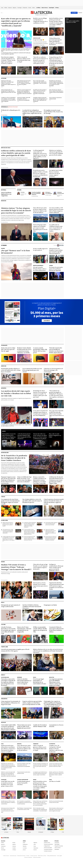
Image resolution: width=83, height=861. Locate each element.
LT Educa (57, 7)
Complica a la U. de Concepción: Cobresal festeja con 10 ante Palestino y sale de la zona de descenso (56, 748)
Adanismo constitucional (60, 193)
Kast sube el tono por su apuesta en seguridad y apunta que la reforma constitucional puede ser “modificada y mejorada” (16, 22)
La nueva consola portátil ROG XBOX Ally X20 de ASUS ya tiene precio (40, 350)
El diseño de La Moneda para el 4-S (10, 111)
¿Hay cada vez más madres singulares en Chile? (55, 435)
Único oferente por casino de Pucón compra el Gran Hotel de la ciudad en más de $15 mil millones (56, 91)
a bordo (51, 265)
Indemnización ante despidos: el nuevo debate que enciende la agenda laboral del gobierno (56, 251)
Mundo (29, 7)
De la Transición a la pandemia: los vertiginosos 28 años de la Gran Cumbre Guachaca (14, 458)
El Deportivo (25, 7)
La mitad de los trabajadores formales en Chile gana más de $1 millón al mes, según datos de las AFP (32, 113)
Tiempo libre (4, 646)
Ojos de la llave (36, 38)
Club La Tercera (45, 7)
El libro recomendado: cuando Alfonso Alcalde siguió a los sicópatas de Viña (40, 630)
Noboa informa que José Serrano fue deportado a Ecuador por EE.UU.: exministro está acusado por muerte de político (24, 82)
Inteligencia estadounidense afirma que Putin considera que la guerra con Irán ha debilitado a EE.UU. (56, 567)
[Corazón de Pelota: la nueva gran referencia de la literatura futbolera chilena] (56, 639)
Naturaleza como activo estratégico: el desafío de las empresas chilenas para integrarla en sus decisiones (8, 682)
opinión (3, 248)
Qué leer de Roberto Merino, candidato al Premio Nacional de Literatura (31, 606)
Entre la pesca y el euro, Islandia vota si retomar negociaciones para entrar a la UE (40, 585)
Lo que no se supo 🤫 (38, 39)
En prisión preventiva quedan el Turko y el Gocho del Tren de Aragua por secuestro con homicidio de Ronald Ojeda (39, 91)
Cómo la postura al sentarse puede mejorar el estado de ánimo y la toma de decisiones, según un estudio (54, 502)
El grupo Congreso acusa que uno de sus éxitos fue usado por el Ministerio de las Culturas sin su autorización (8, 480)
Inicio (2, 7)
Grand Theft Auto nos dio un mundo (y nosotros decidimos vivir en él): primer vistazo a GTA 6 (7, 784)
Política (5, 7)
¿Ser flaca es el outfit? (54, 781)
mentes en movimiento (38, 265)
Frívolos (23, 192)
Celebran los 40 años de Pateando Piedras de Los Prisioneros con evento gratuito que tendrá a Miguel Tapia (56, 480)
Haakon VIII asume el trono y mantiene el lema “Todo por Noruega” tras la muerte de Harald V (7, 524)
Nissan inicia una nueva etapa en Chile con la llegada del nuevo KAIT (24, 726)
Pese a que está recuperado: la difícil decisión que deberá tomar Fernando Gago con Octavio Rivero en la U (56, 414)
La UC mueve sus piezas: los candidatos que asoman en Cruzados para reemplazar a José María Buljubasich (40, 413)
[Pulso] (18, 830)
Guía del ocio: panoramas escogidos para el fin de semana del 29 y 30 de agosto (15, 650)
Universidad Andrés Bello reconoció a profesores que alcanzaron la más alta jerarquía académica (8, 727)
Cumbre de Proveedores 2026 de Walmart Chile (40, 725)
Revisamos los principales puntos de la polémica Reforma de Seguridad (56, 269)
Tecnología (19, 7)
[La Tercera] (6, 830)
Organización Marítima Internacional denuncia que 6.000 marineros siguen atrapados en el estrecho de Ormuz (50, 532)
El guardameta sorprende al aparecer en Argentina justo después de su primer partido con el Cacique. (16, 399)
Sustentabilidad (5, 677)
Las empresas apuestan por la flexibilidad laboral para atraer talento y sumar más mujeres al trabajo (56, 682)
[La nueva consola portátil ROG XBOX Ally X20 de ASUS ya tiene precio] (40, 358)
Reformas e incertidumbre (48, 193)
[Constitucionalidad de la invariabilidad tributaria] (29, 193)
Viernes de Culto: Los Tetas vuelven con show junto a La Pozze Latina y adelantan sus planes (40, 436)
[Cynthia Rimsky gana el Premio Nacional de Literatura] (24, 795)
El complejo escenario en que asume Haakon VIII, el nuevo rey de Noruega (53, 112)
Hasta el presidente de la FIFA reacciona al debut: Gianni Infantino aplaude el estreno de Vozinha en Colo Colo (30, 538)
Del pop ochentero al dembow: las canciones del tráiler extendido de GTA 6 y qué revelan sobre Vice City (40, 765)
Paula (50, 779)
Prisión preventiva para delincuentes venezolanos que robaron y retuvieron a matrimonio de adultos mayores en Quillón (8, 83)
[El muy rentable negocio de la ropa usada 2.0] (40, 259)
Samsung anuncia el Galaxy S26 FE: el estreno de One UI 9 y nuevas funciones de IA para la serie (8, 810)
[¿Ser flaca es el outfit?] (56, 795)
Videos (33, 7)
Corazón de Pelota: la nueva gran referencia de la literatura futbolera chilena (56, 630)
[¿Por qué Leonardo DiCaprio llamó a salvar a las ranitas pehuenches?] (40, 276)
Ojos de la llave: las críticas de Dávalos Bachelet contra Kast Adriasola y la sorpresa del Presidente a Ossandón (50, 538)
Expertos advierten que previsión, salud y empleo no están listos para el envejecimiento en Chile (32, 703)
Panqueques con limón (50, 605)
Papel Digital (51, 7)
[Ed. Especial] (41, 830)
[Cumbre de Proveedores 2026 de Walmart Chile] (40, 735)
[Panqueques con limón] (54, 615)
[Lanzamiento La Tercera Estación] (56, 735)
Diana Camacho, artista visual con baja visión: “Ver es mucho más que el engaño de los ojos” (56, 809)
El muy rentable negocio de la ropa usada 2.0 (40, 249)
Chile (2, 743)
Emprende (19, 677)
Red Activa (51, 677)
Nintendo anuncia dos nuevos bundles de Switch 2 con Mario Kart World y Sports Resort (56, 350)
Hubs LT (3, 675)
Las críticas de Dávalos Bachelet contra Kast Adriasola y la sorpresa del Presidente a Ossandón (40, 43)
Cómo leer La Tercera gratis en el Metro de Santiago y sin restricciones (53, 370)
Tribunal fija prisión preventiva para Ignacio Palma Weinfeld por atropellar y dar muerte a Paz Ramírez (55, 41)
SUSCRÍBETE (47, 320)
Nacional (10, 7)
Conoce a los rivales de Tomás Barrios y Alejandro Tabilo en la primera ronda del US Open (55, 765)
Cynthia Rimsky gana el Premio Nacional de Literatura (23, 783)
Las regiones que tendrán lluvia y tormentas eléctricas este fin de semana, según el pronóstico (56, 173)
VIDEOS (4, 431)
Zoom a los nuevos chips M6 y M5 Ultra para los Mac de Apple (8, 349)
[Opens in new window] (29, 830)
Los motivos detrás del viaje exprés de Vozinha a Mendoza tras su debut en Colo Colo (16, 393)
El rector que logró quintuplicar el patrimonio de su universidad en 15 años (39, 681)
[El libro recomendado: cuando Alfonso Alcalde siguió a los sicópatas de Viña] (40, 639)
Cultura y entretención (22, 779)
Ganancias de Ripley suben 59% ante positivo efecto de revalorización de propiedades (23, 99)
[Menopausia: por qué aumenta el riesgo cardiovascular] (11, 615)
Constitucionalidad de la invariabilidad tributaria (36, 193)
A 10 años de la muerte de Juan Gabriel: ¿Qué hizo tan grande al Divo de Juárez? (24, 436)
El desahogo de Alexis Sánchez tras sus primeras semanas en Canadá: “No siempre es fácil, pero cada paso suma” (40, 394)
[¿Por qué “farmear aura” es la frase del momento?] (16, 271)
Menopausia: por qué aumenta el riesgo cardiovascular (10, 605)
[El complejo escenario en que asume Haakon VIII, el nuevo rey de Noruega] (54, 121)
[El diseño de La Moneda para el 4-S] (11, 121)
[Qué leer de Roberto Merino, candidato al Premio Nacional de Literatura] (32, 615)
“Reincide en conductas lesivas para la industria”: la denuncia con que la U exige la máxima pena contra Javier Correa (40, 60)
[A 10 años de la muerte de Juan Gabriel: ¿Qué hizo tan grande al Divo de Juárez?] (25, 444)
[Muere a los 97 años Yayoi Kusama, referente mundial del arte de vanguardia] (24, 639)
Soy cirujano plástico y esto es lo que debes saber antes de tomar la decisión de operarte (32, 501)
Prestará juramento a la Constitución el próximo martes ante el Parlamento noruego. (14, 572)
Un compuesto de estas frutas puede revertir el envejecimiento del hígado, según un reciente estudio (10, 502)
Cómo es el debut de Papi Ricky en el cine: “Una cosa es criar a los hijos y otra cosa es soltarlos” (24, 479)
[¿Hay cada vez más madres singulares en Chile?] (56, 444)
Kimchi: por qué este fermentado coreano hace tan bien (56, 801)
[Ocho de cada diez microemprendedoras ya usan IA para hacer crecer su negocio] (24, 691)
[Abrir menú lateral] (2, 13)
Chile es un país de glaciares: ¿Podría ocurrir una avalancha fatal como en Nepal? (23, 59)
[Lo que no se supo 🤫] (40, 50)
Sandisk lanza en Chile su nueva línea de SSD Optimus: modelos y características (8, 802)
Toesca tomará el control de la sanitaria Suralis (55, 98)
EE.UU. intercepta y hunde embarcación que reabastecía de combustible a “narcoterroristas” (40, 82)
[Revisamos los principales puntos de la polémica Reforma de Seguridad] (56, 276)
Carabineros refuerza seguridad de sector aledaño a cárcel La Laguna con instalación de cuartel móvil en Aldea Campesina (8, 99)
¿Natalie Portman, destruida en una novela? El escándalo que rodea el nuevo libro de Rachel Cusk (8, 630)
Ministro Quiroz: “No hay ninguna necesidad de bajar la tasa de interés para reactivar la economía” (16, 210)
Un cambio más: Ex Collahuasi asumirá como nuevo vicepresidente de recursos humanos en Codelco (55, 228)
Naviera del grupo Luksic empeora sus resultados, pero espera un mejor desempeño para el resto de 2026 (40, 228)
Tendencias (35, 743)
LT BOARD (4, 245)
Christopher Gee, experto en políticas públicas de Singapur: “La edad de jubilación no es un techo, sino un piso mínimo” (53, 704)
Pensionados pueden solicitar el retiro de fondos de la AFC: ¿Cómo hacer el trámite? (10, 370)
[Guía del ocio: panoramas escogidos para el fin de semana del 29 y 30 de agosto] (16, 662)
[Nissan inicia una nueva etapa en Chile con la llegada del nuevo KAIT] (24, 735)
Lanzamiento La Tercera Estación (56, 725)
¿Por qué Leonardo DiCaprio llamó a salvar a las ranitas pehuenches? (39, 269)
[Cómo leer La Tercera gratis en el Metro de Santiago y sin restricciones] (54, 378)
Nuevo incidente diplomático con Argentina (6, 194)
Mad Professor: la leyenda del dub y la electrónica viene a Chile (24, 808)
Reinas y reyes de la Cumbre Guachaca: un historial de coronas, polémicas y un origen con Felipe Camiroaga (39, 480)
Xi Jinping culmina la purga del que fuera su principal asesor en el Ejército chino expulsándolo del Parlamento (40, 99)
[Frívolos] (18, 193)
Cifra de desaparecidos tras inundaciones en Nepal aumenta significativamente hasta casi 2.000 (8, 91)
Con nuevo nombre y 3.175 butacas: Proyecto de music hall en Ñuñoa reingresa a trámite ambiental (56, 210)
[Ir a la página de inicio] (41, 12)
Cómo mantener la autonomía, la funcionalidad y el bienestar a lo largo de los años (10, 703)
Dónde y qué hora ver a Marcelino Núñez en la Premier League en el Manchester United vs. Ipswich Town (56, 774)
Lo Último (38, 7)
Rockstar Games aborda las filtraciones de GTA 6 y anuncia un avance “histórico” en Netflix (24, 350)
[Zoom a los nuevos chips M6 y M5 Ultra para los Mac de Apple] (8, 358)
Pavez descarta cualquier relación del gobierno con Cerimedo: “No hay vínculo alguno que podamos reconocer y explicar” (8, 60)
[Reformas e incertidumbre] (43, 193)
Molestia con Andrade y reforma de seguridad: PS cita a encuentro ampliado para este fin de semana (56, 153)
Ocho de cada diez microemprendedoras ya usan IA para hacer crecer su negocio (24, 681)
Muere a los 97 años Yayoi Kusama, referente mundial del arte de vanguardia (24, 630)
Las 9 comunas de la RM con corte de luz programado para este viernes (32, 370)
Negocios (14, 7)
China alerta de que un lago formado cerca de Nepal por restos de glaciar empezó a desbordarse (8, 531)
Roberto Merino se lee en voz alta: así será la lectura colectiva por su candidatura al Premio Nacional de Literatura (48, 651)
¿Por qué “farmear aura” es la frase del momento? (15, 252)
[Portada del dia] (12, 322)
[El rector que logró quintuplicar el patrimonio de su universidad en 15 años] (40, 691)
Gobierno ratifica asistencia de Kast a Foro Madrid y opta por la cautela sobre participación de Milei (16, 153)
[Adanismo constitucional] (55, 193)
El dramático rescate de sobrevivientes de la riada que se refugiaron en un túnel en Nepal (9, 436)
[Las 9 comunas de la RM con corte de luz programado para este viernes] (32, 378)
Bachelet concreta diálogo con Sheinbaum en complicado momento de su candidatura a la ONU (40, 21)
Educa (34, 677)
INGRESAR (80, 12)
